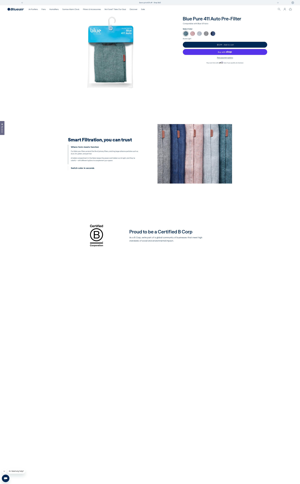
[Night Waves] (213, 34)
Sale (143, 9)
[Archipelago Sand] (192, 34)
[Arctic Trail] (206, 34)
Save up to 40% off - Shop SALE (150, 3)
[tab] (105, 154)
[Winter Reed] (199, 34)
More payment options (225, 58)
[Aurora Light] (186, 34)
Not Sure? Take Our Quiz (115, 9)
